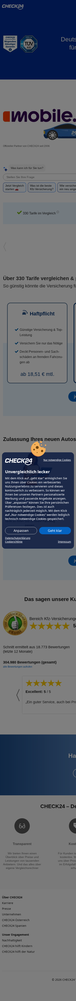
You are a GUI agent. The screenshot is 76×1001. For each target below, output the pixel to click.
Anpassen (21, 530)
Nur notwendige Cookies (57, 459)
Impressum (64, 541)
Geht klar (55, 530)
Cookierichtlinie (13, 541)
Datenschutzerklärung (17, 538)
